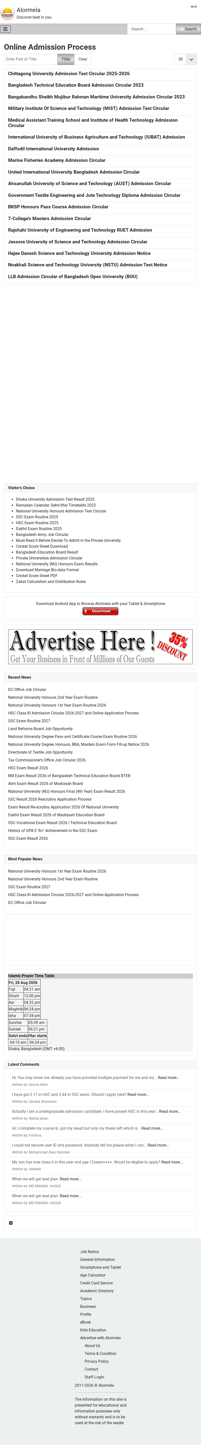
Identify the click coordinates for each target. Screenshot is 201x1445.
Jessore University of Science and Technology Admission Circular (77, 242)
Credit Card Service (96, 1283)
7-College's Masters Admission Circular (49, 218)
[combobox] (151, 29)
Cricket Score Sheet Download (42, 546)
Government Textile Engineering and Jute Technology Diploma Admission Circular (94, 195)
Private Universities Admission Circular (49, 558)
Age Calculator (92, 1275)
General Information (97, 1259)
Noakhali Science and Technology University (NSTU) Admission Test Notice (87, 265)
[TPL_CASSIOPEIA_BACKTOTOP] (192, 1436)
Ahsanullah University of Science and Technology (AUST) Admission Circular (89, 183)
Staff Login (94, 1377)
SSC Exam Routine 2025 (37, 517)
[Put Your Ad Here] (100, 646)
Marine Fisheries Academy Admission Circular (56, 160)
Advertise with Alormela (100, 1338)
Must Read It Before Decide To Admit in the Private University (68, 540)
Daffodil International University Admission (53, 149)
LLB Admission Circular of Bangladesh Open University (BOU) (73, 276)
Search (191, 29)
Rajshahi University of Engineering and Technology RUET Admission (80, 230)
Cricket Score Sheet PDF (37, 575)
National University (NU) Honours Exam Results (57, 564)
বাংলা (194, 6)
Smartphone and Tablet (100, 1267)
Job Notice (89, 1251)
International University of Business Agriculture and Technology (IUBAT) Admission (96, 137)
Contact (91, 1369)
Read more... (168, 1077)
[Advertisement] (100, 349)
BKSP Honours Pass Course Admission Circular (58, 207)
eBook (85, 1322)
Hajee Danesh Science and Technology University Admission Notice (79, 253)
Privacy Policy (97, 1361)
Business (88, 1306)
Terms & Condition (100, 1353)
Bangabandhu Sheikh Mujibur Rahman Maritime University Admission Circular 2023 (96, 97)
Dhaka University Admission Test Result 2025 (55, 499)
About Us (92, 1345)
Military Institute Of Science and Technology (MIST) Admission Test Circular (88, 108)
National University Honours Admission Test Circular (61, 511)
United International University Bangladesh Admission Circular (74, 172)
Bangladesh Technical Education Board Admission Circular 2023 (76, 85)
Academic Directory (97, 1291)
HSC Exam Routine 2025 (37, 523)
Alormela (28, 10)
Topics (86, 1298)
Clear (82, 59)
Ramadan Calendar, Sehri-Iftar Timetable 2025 (56, 505)
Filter (66, 59)
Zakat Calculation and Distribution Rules (51, 581)
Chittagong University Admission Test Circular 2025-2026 (69, 73)
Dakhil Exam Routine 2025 (39, 528)
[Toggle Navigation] (5, 29)
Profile (85, 1314)
